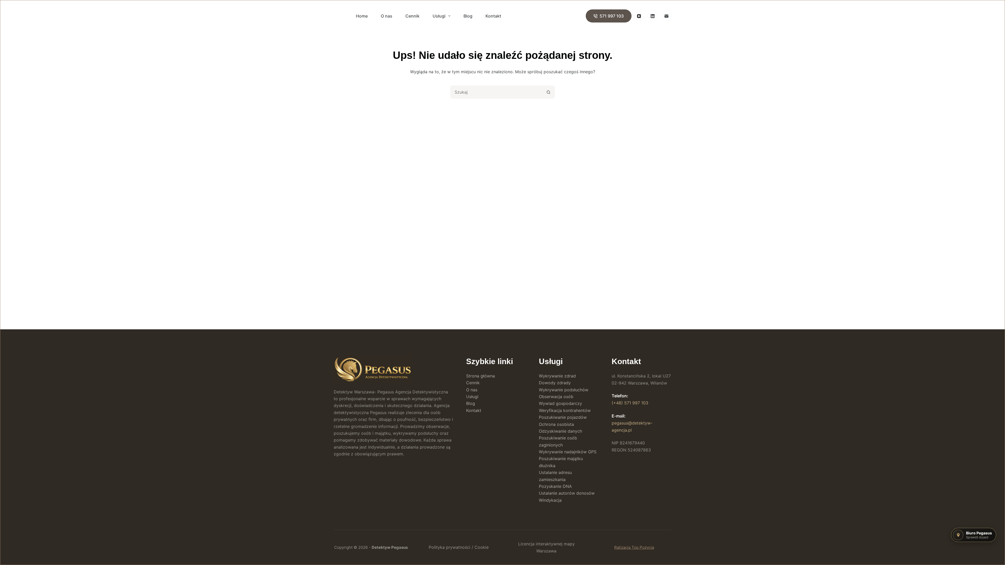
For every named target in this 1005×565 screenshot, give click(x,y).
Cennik (412, 16)
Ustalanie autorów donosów (567, 493)
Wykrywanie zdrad (557, 375)
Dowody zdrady (555, 382)
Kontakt (493, 16)
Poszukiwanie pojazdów (563, 417)
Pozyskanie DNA (555, 486)
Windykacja (550, 500)
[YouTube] (639, 16)
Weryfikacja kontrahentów (565, 410)
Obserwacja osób (556, 396)
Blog (468, 16)
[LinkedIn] (653, 16)
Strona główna (480, 375)
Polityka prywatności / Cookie (459, 547)
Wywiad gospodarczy (560, 403)
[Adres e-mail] (667, 16)
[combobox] (496, 92)
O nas (386, 16)
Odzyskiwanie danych (560, 431)
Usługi (439, 16)
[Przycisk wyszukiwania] (548, 92)
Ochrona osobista (556, 424)
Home (362, 16)
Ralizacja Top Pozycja (634, 547)
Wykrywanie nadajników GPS (567, 451)
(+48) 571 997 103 (630, 402)
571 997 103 (612, 16)
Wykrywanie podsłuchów (563, 389)
